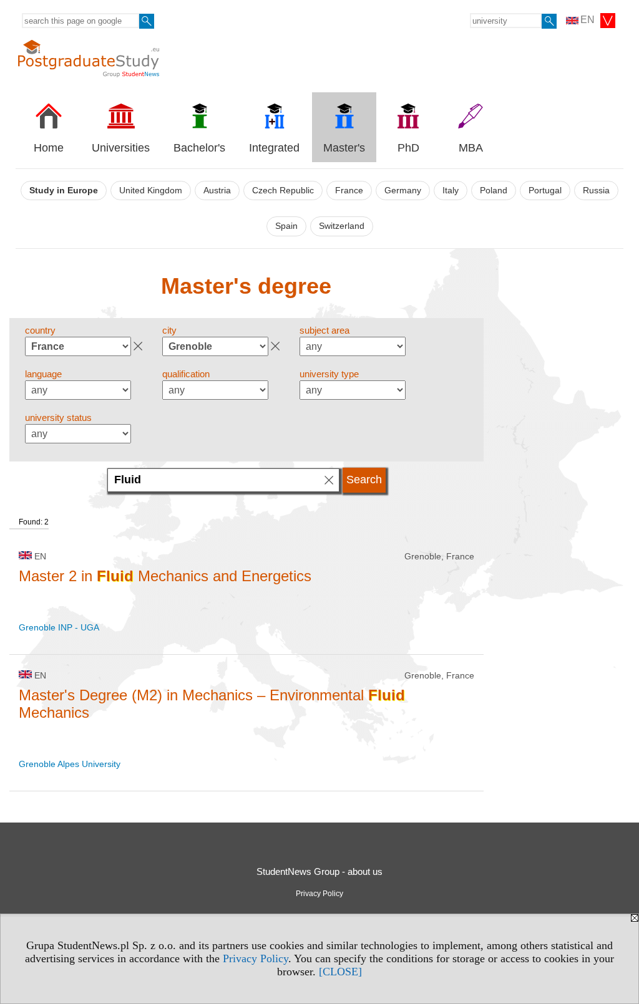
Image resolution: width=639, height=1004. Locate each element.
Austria (217, 190)
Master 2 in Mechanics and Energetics (165, 575)
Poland (493, 190)
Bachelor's (199, 148)
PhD (408, 148)
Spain (286, 226)
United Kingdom (150, 190)
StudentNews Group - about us (319, 871)
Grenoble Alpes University (69, 764)
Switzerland (341, 226)
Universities (121, 148)
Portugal (545, 190)
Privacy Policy (255, 958)
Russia (596, 190)
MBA (471, 148)
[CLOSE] (340, 971)
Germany (402, 190)
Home (49, 148)
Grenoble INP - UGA (59, 627)
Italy (450, 190)
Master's (344, 148)
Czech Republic (283, 190)
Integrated (274, 148)
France (349, 190)
